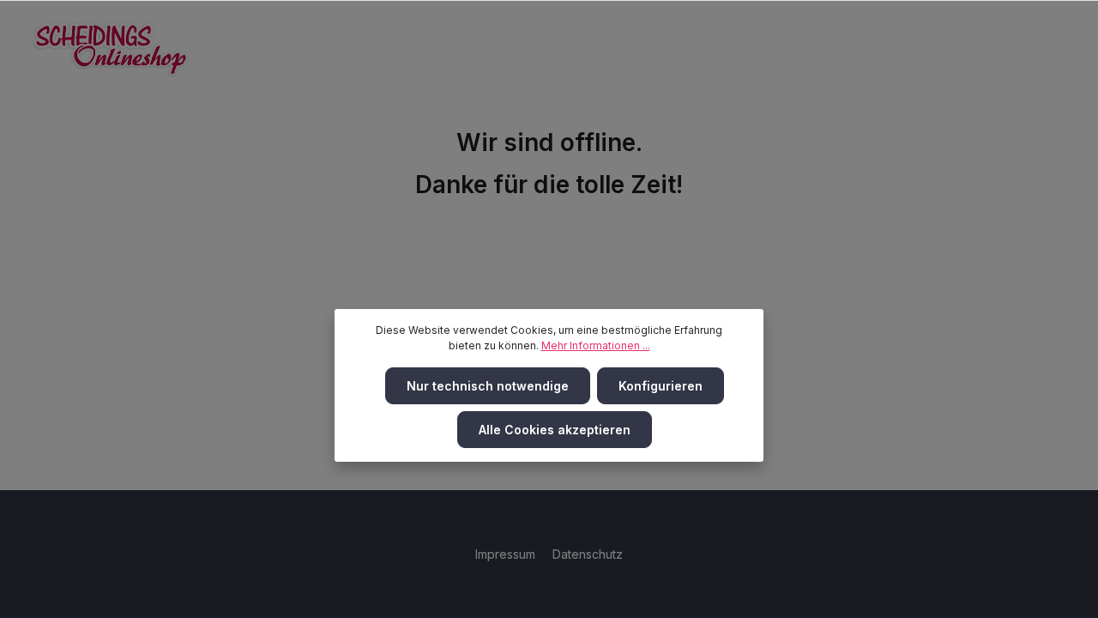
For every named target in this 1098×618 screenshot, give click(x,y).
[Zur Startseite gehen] (110, 49)
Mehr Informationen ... (595, 345)
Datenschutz (587, 554)
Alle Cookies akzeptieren (554, 429)
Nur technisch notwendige (488, 386)
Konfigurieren (660, 386)
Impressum (507, 554)
